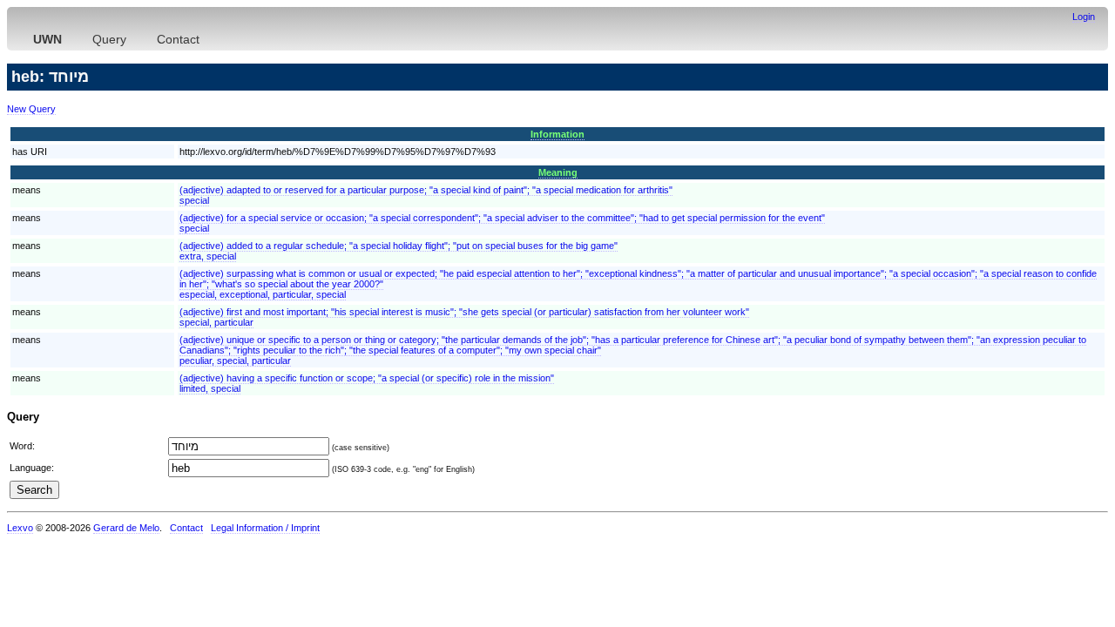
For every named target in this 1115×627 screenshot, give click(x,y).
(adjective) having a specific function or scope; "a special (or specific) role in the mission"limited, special (366, 383)
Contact (178, 39)
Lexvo (20, 527)
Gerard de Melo (126, 527)
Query (109, 39)
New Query (31, 109)
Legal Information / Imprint (265, 527)
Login (1083, 16)
